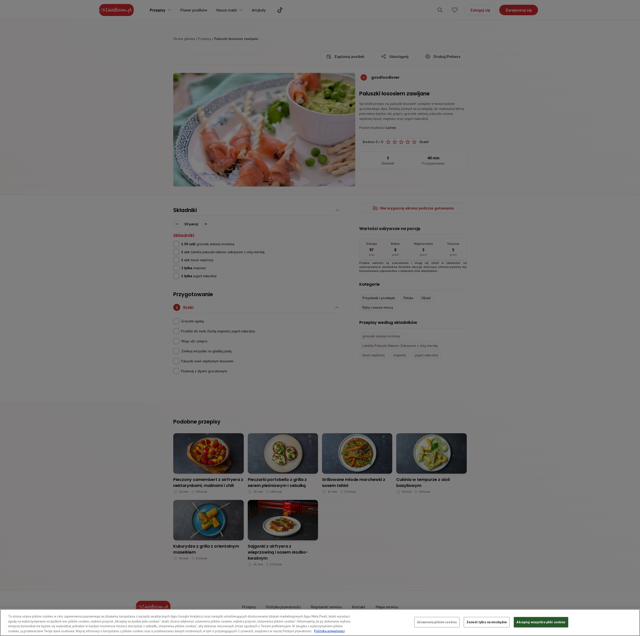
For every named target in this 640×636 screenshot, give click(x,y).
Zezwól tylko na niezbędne (486, 622)
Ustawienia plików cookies (437, 622)
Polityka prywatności (329, 631)
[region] (320, 622)
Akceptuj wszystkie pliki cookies (540, 622)
